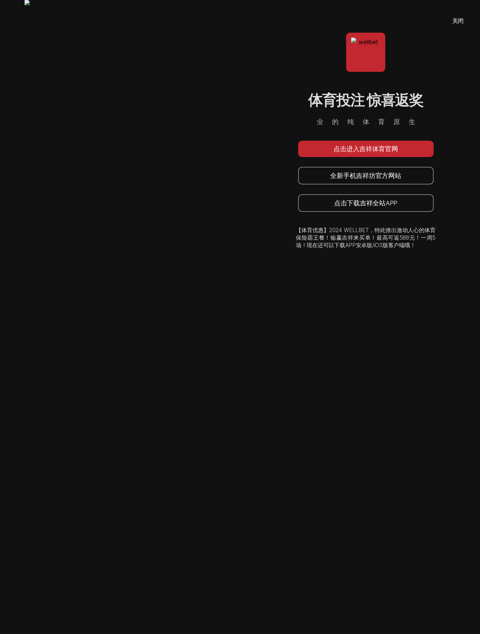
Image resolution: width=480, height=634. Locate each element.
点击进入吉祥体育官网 (365, 149)
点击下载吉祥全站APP (365, 203)
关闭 (458, 20)
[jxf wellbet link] (46, 317)
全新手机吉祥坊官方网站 (365, 176)
